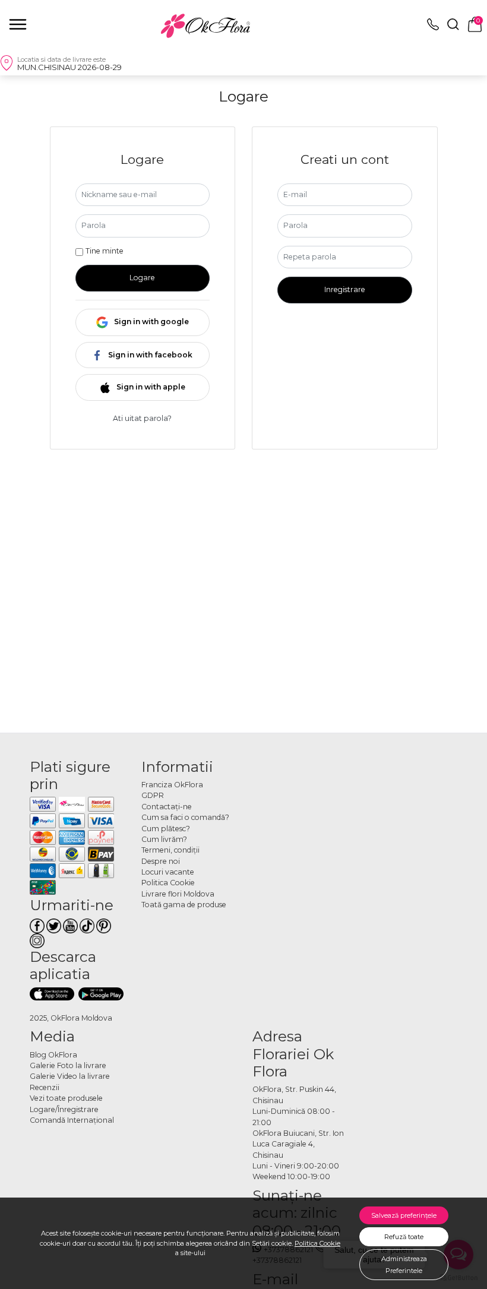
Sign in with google (151, 321)
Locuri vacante (167, 871)
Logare (142, 277)
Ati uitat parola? (142, 418)
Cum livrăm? (164, 839)
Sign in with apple (150, 386)
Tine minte (105, 250)
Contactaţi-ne (166, 806)
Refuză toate (403, 1237)
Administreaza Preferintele (404, 1265)
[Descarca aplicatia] (52, 993)
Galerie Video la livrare (70, 1076)
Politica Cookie (317, 1243)
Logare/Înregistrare (64, 1109)
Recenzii (44, 1087)
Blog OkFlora (53, 1054)
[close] (18, 24)
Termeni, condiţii (170, 849)
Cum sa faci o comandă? (185, 817)
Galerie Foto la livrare (68, 1065)
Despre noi (160, 861)
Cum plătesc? (165, 828)
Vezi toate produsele (66, 1098)
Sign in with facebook (150, 354)
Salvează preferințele (404, 1215)
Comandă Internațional (72, 1120)
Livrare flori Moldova (177, 893)
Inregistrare (344, 289)
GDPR (152, 795)
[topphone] (433, 27)
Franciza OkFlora (172, 784)
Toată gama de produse (183, 904)
